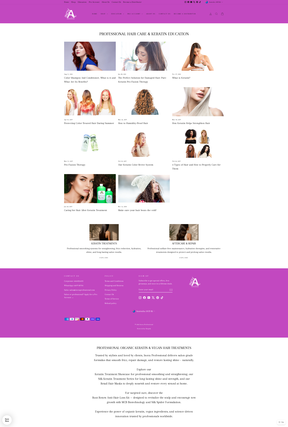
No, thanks (144, 226)
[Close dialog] (168, 180)
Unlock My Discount (144, 216)
